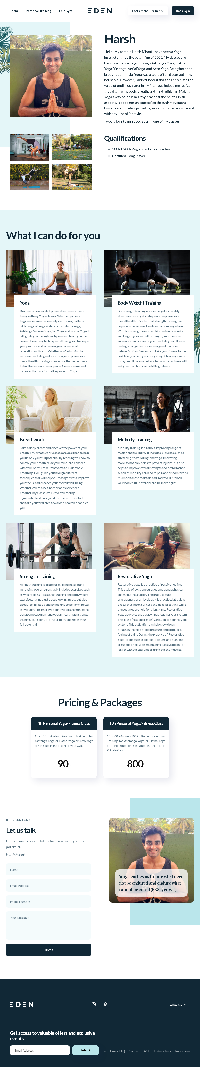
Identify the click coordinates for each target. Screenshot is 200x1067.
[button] (148, 10)
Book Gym (183, 11)
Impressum (182, 1051)
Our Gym (65, 11)
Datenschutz (162, 1051)
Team (14, 11)
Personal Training (38, 11)
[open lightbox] (51, 83)
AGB (147, 1051)
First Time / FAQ (114, 1051)
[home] (100, 10)
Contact (134, 1051)
